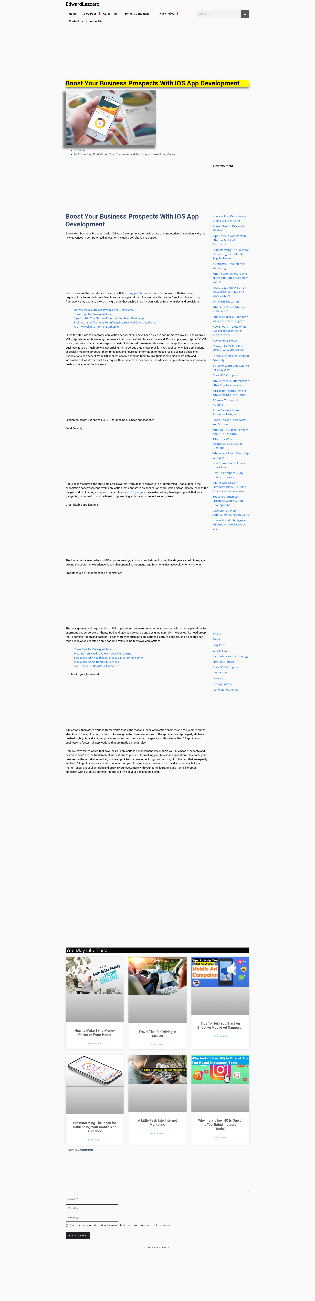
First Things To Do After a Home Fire (96, 666)
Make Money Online (163, 154)
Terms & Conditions (137, 13)
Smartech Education (225, 301)
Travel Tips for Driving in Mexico (93, 314)
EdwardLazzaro (82, 4)
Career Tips (110, 13)
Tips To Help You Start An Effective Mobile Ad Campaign (109, 318)
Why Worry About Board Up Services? (97, 662)
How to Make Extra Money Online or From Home (104, 310)
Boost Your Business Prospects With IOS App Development (227, 501)
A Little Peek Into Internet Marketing (96, 326)
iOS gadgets (137, 492)
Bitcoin (216, 639)
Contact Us (76, 21)
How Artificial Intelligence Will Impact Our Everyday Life (229, 524)
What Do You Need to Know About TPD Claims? (103, 653)
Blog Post (90, 13)
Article (82, 154)
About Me (96, 21)
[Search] (245, 14)
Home (72, 13)
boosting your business (136, 293)
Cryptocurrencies (223, 662)
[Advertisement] (157, 52)
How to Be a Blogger (225, 340)
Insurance (218, 678)
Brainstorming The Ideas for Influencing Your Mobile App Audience (115, 322)
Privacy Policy (165, 13)
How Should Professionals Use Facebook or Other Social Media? (229, 331)
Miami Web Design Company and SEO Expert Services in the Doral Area (229, 487)
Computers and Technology (133, 154)
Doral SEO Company (225, 375)
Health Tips (220, 673)
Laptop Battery (222, 684)
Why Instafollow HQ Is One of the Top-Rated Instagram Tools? (230, 278)
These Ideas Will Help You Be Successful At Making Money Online (229, 292)
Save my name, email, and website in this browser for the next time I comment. (120, 1225)
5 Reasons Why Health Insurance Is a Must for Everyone (108, 657)
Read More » (94, 1043)
